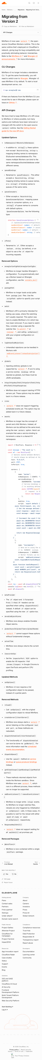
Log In (4, 1010)
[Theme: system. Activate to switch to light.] (34, 3)
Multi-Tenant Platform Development (10, 996)
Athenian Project (8, 931)
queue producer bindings (26, 762)
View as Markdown (27, 26)
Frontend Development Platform (10, 991)
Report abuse (28, 943)
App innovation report (10, 951)
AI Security (6, 987)
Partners (5, 907)
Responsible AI (28, 937)
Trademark (28, 1051)
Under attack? (7, 916)
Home (3, 10)
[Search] (29, 3)
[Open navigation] (38, 3)
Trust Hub (26, 931)
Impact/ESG (6, 942)
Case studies (7, 958)
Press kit (26, 913)
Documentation (28, 951)
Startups (5, 913)
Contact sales (7, 904)
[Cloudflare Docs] (4, 3)
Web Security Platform (10, 1001)
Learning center (29, 955)
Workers (9, 10)
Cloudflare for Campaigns (7, 935)
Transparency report (30, 940)
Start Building (7, 1007)
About (25, 900)
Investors (26, 907)
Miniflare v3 (17, 56)
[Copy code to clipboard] (37, 90)
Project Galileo (7, 928)
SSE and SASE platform (7, 980)
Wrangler (24, 78)
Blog (3, 970)
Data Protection (29, 934)
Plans (4, 900)
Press (25, 910)
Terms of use (18, 1051)
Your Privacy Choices (22, 1056)
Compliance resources (31, 928)
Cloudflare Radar (8, 955)
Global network (28, 916)
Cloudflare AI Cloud (9, 984)
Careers (26, 904)
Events (4, 967)
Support (5, 964)
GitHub (13, 102)
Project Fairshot (8, 939)
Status (4, 961)
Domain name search (10, 919)
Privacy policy (14, 1049)
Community (27, 958)
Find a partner (7, 910)
